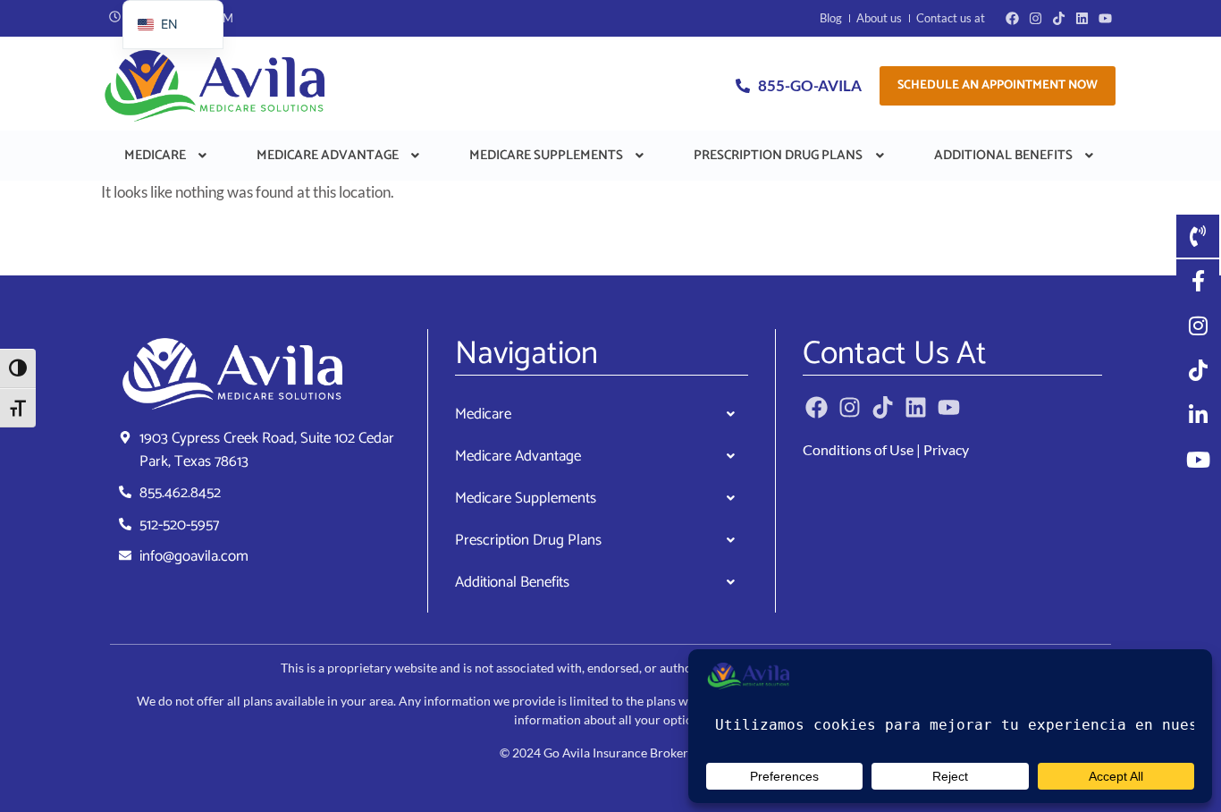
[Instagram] (1035, 18)
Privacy (946, 449)
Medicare (155, 155)
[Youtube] (1105, 18)
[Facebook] (1012, 18)
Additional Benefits (1003, 155)
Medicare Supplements (546, 155)
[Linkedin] (1082, 18)
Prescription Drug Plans (778, 155)
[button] (167, 155)
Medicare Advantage (328, 155)
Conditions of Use (858, 449)
